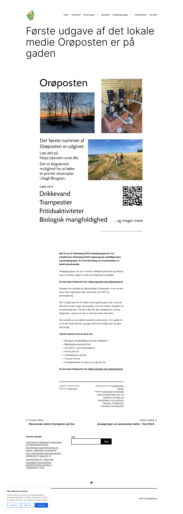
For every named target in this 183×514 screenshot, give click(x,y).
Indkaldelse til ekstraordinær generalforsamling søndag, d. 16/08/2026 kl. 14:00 (39, 465)
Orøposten (107, 403)
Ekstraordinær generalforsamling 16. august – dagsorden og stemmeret (42, 449)
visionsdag (105, 406)
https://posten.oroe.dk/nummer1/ (105, 282)
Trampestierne (117, 403)
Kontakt (153, 15)
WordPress (152, 498)
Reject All (27, 505)
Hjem (66, 15)
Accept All (41, 505)
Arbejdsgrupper (120, 15)
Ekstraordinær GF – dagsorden (39, 459)
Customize (14, 505)
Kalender (76, 15)
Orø (118, 394)
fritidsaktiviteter (109, 394)
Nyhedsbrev (141, 15)
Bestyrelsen (72, 389)
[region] (27, 499)
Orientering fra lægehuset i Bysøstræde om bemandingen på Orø (43, 443)
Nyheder (105, 15)
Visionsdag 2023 (117, 406)
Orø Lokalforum (117, 400)
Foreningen (89, 15)
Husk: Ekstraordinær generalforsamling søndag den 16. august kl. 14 (43, 454)
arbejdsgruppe (107, 391)
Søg (73, 437)
